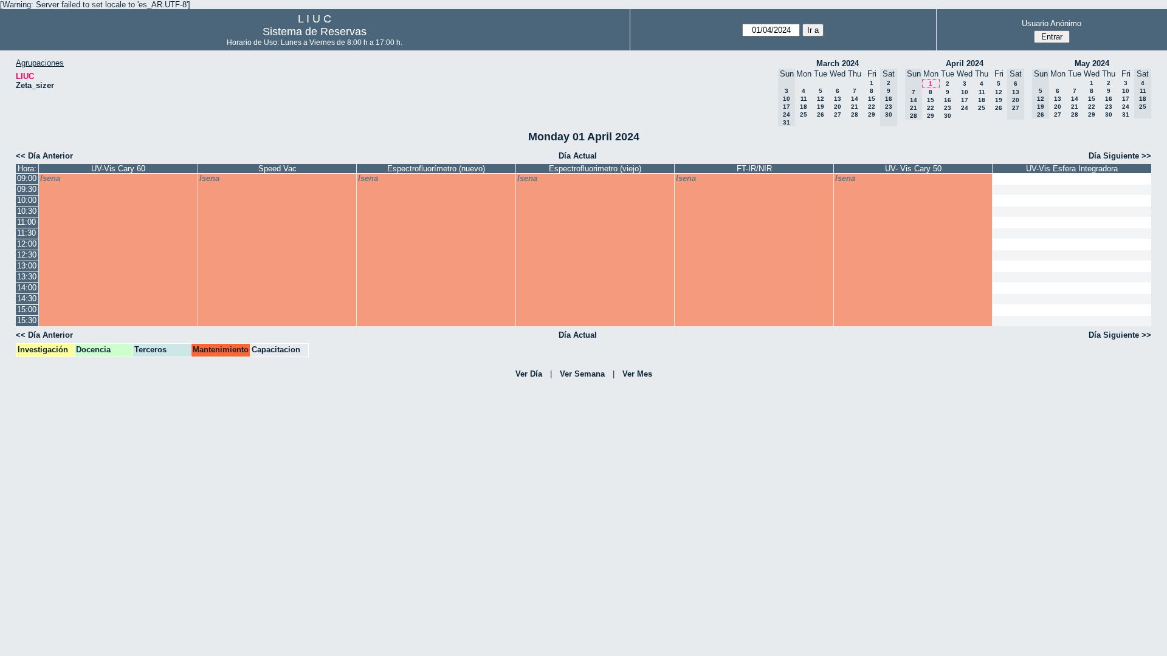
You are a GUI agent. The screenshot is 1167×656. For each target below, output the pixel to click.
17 (964, 100)
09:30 (26, 189)
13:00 (26, 265)
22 (871, 106)
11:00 (26, 222)
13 (837, 98)
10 (964, 92)
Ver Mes (637, 373)
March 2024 (837, 63)
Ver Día (528, 373)
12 (820, 98)
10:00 (26, 200)
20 (837, 106)
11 (803, 98)
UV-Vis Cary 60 (118, 168)
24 (964, 107)
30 (947, 115)
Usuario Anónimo (1051, 23)
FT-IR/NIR (754, 168)
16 (947, 100)
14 (854, 98)
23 (947, 107)
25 (803, 114)
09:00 (26, 178)
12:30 (26, 254)
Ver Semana (582, 373)
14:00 (26, 287)
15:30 (26, 320)
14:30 (26, 298)
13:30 (26, 276)
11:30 (26, 232)
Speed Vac (277, 168)
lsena (50, 178)
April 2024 (964, 63)
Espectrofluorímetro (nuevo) (436, 168)
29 (871, 114)
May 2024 (1092, 63)
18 (803, 106)
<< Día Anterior (44, 155)
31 (1125, 114)
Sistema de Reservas (315, 32)
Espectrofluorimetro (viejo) (595, 168)
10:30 (26, 211)
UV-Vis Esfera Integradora (1072, 168)
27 (837, 114)
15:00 (26, 309)
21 (854, 106)
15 (871, 98)
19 (820, 106)
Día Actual (578, 155)
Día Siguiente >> (1120, 155)
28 (854, 114)
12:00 (26, 243)
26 (820, 114)
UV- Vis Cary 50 (913, 168)
